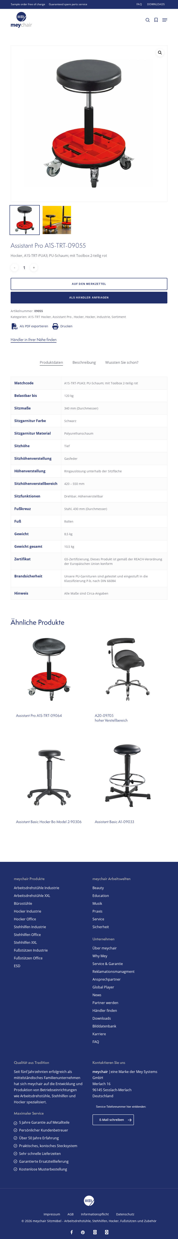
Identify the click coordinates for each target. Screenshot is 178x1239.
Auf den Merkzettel (89, 283)
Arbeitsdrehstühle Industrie (36, 887)
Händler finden (104, 1010)
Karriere (99, 1034)
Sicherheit (100, 926)
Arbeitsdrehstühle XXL (32, 895)
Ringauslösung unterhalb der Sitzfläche (93, 471)
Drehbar (70, 496)
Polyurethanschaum (78, 433)
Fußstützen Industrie (31, 950)
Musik (97, 903)
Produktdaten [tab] (51, 362)
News (96, 995)
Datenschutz (125, 1214)
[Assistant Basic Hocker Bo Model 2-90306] (49, 775)
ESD (17, 965)
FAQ (95, 1041)
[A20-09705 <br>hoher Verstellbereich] (127, 669)
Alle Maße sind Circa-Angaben (86, 593)
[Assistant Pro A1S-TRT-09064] (49, 669)
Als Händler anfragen (89, 297)
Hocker (79, 317)
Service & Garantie (107, 963)
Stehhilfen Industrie (30, 926)
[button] (164, 20)
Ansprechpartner (106, 979)
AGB (71, 1214)
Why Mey (99, 956)
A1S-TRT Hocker (39, 317)
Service (98, 919)
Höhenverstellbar (90, 496)
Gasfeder (70, 458)
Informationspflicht (95, 1214)
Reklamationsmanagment (113, 971)
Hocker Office (25, 919)
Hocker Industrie (27, 911)
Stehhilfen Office (27, 934)
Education (100, 895)
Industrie (103, 317)
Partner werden (105, 1002)
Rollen (68, 521)
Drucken (66, 326)
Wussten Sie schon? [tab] (121, 362)
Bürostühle (23, 903)
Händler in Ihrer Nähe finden (33, 339)
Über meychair (104, 948)
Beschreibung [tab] (84, 362)
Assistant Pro (62, 317)
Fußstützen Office (28, 958)
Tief (67, 446)
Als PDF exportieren (34, 326)
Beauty (98, 887)
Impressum (52, 1214)
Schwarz (70, 421)
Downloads (101, 1018)
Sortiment (119, 317)
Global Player (103, 987)
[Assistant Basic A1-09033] (127, 775)
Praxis (97, 911)
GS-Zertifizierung (76, 559)
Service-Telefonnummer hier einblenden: (121, 1106)
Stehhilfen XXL (25, 942)
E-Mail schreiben (111, 1120)
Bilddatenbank (104, 1026)
